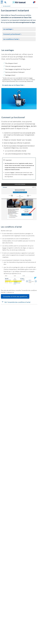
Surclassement (6, 6)
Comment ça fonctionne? (11, 34)
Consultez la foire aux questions (14, 296)
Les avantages (7, 29)
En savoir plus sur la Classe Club (12, 85)
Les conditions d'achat (10, 39)
